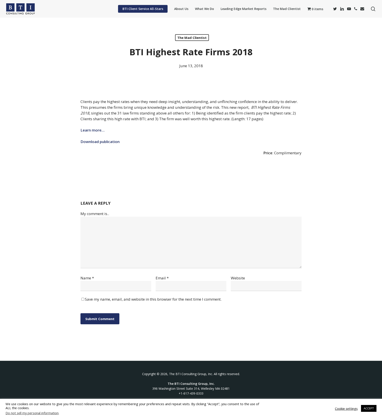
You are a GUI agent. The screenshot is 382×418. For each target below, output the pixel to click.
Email (162, 278)
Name (87, 278)
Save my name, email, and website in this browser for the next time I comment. (153, 299)
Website (238, 278)
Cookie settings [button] (346, 408)
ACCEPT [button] (369, 408)
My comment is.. (94, 213)
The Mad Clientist (192, 37)
